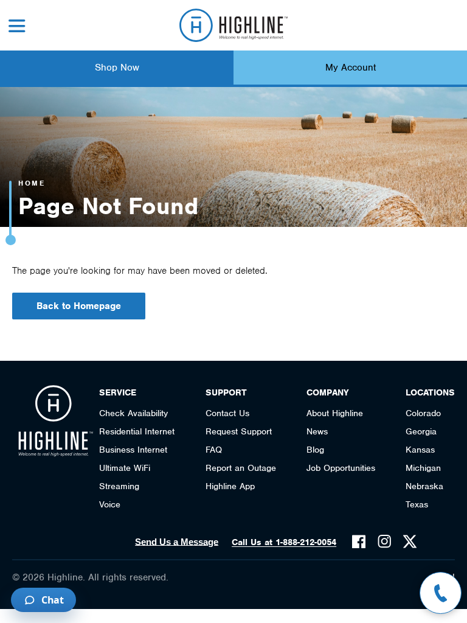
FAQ (214, 449)
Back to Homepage (78, 306)
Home (31, 183)
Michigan (423, 467)
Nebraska (424, 486)
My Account (350, 67)
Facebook (358, 541)
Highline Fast (233, 25)
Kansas (420, 449)
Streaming (119, 486)
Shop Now (117, 67)
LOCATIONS (430, 392)
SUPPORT (226, 392)
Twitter (410, 541)
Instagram (384, 541)
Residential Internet (137, 431)
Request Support (239, 431)
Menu (17, 25)
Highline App (230, 486)
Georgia (421, 431)
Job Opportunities (340, 467)
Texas (417, 504)
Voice (109, 504)
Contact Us (227, 413)
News (317, 431)
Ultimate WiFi (124, 467)
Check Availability (133, 413)
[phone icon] (441, 593)
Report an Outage (241, 467)
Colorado (423, 413)
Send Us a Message (176, 542)
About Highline (334, 413)
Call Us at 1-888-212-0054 (284, 542)
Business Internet (133, 449)
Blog (315, 449)
